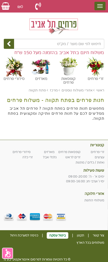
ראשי (100, 90)
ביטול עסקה (57, 235)
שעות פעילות (93, 170)
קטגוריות (97, 145)
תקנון (80, 235)
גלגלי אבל (50, 157)
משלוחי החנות (94, 200)
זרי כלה (27, 157)
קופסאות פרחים (69, 152)
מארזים (49, 152)
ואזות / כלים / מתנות (90, 163)
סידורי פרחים (22, 152)
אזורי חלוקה (94, 193)
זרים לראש (72, 157)
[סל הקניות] (5, 6)
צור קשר (98, 235)
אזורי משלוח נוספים (77, 90)
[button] (8, 253)
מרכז (54, 90)
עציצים (99, 157)
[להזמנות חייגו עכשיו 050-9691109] (38, 6)
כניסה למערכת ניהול (24, 235)
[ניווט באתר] (99, 6)
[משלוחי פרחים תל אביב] (54, 25)
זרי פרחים (97, 152)
